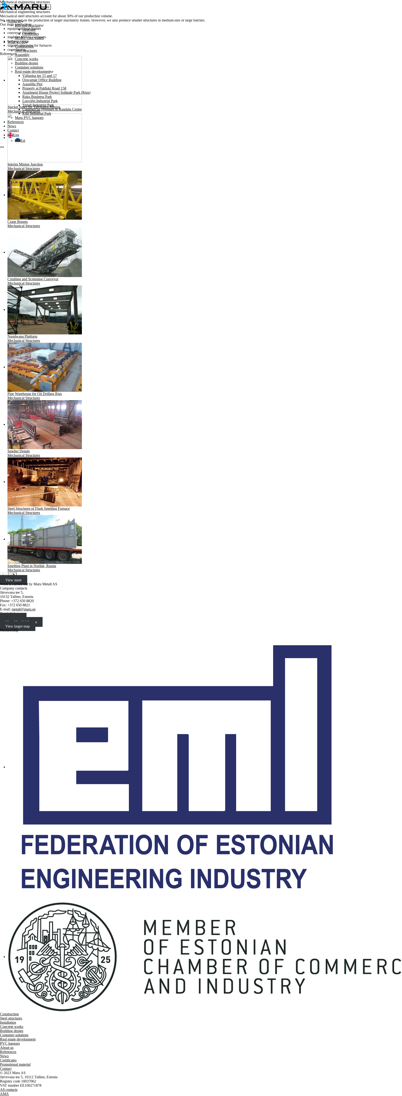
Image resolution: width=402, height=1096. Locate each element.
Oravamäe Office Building (41, 80)
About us (14, 21)
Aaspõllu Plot (32, 84)
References (15, 122)
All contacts (8, 1090)
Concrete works (26, 59)
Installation (8, 1022)
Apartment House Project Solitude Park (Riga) (56, 92)
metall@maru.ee (24, 609)
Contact (13, 130)
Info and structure (28, 25)
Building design (26, 63)
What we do (16, 42)
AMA (4, 1094)
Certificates (30, 34)
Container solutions (29, 67)
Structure (29, 29)
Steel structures (26, 50)
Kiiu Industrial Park (36, 113)
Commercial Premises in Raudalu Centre (52, 109)
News (11, 126)
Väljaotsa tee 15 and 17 (39, 76)
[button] (13, 135)
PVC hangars (10, 1043)
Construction (24, 46)
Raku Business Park (37, 97)
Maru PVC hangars (29, 118)
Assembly (22, 55)
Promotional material (15, 1064)
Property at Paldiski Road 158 (44, 88)
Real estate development (32, 71)
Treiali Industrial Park (38, 105)
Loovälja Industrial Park (40, 101)
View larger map (17, 626)
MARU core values (29, 38)
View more (13, 580)
